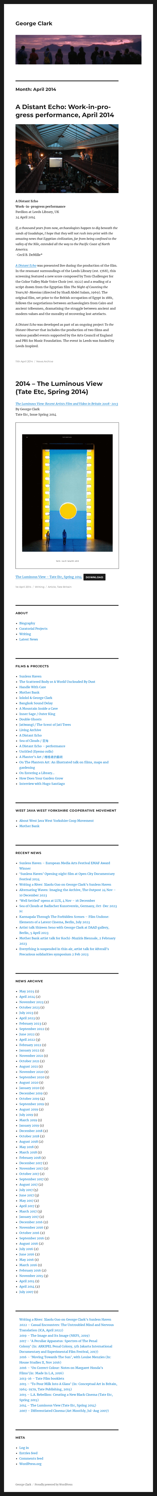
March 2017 (28, 1211)
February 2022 (30, 1045)
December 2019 (31, 1093)
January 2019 (29, 1125)
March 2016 (28, 1265)
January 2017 (29, 1217)
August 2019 (28, 1109)
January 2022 (29, 1050)
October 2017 (29, 1174)
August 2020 (28, 1082)
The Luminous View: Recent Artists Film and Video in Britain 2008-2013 (67, 404)
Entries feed (28, 1453)
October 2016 (29, 1233)
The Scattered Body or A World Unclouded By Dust (57, 682)
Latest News (28, 639)
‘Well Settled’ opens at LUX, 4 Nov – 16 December (57, 901)
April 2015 (26, 1281)
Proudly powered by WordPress (54, 1484)
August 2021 (28, 1066)
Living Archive (30, 730)
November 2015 (31, 1276)
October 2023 (29, 1007)
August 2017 (28, 1184)
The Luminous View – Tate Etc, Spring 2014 (49, 577)
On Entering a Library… (37, 773)
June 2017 (26, 1195)
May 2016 (26, 1260)
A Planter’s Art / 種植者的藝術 (41, 757)
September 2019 (31, 1104)
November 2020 (31, 1072)
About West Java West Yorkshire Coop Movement (56, 821)
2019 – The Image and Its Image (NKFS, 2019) (54, 1335)
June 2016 (26, 1254)
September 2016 (31, 1238)
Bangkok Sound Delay (36, 703)
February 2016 (30, 1270)
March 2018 (28, 1152)
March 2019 (28, 1120)
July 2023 (26, 1013)
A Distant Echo (30, 735)
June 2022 (27, 1034)
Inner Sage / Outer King (37, 714)
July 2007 (26, 1292)
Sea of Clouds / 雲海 (33, 741)
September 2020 (31, 1077)
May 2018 (26, 1147)
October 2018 (29, 1136)
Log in (24, 1448)
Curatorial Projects (33, 628)
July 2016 (26, 1249)
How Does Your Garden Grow (41, 778)
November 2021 (31, 1056)
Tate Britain (64, 586)
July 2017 (26, 1190)
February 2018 (30, 1158)
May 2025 (26, 991)
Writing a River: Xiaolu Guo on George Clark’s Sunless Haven (65, 884)
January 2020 (29, 1088)
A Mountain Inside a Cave (38, 708)
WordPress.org (30, 1464)
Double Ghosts (30, 719)
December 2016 (31, 1222)
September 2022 (31, 1029)
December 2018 (31, 1131)
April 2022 (27, 1039)
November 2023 (31, 1002)
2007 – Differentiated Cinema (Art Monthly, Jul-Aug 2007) (64, 1411)
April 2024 (27, 997)
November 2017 (31, 1168)
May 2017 (26, 1201)
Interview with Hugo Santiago (42, 784)
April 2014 (26, 1286)
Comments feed (31, 1458)
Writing (39, 586)
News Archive (44, 361)
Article (52, 586)
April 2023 (27, 1018)
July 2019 (26, 1115)
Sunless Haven (30, 676)
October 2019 (29, 1099)
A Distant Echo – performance (42, 746)
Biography (27, 623)
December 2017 (30, 1163)
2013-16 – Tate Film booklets (41, 1378)
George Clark (34, 23)
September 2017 (31, 1179)
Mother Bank (29, 692)
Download (94, 577)
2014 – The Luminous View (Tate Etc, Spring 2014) (57, 1405)
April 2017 (26, 1206)
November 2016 (31, 1227)
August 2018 (28, 1141)
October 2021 (29, 1061)
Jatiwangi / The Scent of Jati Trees (45, 725)
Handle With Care (32, 687)
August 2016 (28, 1243)
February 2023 (30, 1023)
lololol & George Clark (35, 698)
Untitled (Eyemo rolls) (36, 751)
